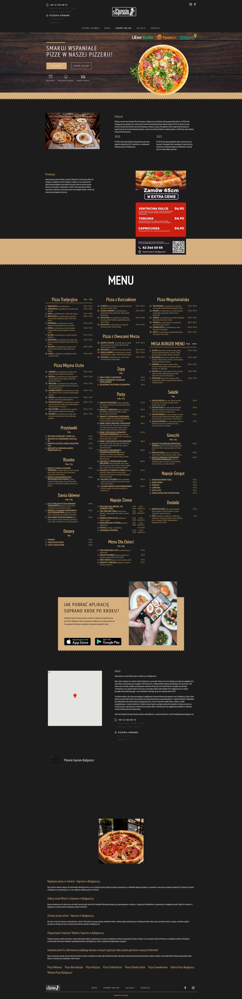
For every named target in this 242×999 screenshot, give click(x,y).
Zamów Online (111, 988)
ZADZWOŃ (57, 66)
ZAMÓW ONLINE (123, 28)
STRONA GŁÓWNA (91, 28)
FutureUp (125, 995)
